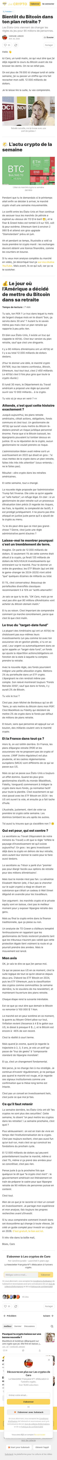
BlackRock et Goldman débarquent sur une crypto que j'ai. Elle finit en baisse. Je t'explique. (21, 1342)
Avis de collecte (28, 1440)
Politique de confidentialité (32, 1426)
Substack (9, 1454)
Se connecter (48, 4)
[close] (49, 1360)
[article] (28, 1342)
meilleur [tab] (8, 1326)
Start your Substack (20, 1447)
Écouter (50, 37)
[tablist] (19, 1326)
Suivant (46, 1316)
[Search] (52, 1326)
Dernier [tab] (17, 1326)
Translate (8, 11)
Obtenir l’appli (42, 1447)
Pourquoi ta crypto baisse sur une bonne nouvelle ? (21, 1336)
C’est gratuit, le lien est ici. (28, 1231)
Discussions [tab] (29, 1326)
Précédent (11, 1316)
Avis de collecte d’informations (37, 1424)
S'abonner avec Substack (30, 1412)
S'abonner (35, 4)
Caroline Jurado (16, 36)
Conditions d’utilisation (42, 1281)
